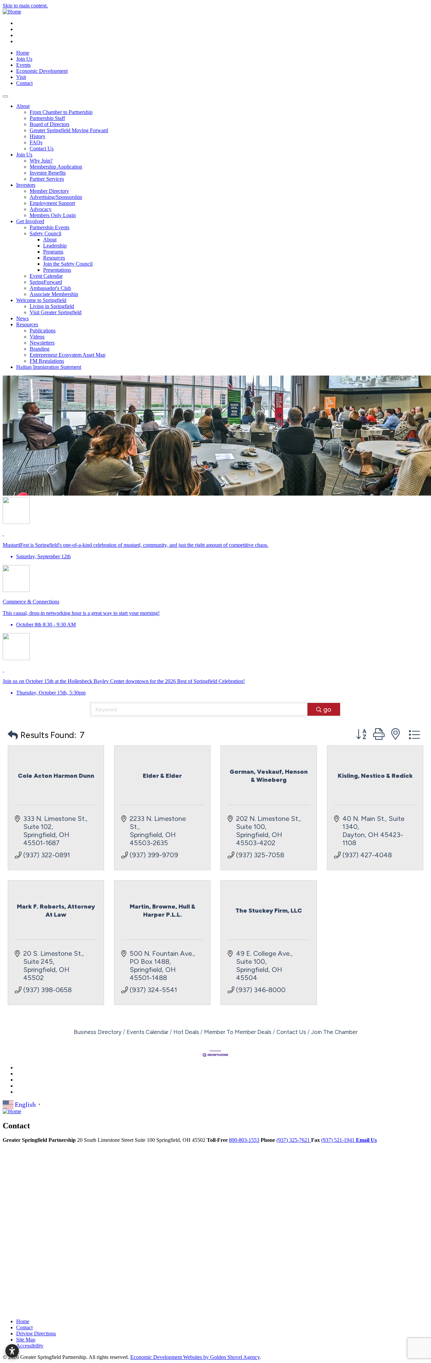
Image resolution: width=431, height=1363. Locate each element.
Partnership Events (49, 227)
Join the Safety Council (68, 264)
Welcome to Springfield (41, 300)
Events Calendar (147, 1032)
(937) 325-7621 (293, 1140)
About (23, 106)
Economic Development (42, 71)
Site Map (25, 1339)
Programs (53, 252)
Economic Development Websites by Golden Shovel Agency (195, 1357)
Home (22, 53)
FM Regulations (47, 361)
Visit (21, 77)
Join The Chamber (334, 1032)
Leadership (55, 245)
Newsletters (42, 343)
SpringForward (46, 282)
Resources (54, 258)
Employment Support (52, 203)
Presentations (57, 270)
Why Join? (41, 161)
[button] (13, 735)
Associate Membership (54, 294)
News (22, 318)
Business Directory (98, 1032)
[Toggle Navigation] (5, 96)
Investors (25, 185)
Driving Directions (36, 1333)
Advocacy (41, 209)
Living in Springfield (52, 306)
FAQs (36, 142)
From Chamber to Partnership (61, 112)
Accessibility (29, 1346)
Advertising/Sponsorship (56, 197)
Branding (39, 349)
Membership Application (56, 167)
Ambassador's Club (50, 288)
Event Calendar (46, 276)
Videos (37, 336)
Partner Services (47, 179)
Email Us (366, 1140)
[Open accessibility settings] (12, 1351)
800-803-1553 (244, 1140)
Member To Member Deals (237, 1032)
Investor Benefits (48, 173)
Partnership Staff (47, 118)
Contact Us (42, 148)
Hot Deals (186, 1032)
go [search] (327, 709)
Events (23, 65)
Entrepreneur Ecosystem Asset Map (67, 355)
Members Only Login (53, 215)
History (37, 136)
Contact (24, 83)
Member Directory (49, 191)
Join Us (24, 59)
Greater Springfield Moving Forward (69, 130)
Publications (43, 330)
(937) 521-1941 (338, 1140)
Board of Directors (49, 124)
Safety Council (45, 233)
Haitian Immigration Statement (48, 367)
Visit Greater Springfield (55, 312)
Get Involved (30, 221)
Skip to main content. (25, 5)
